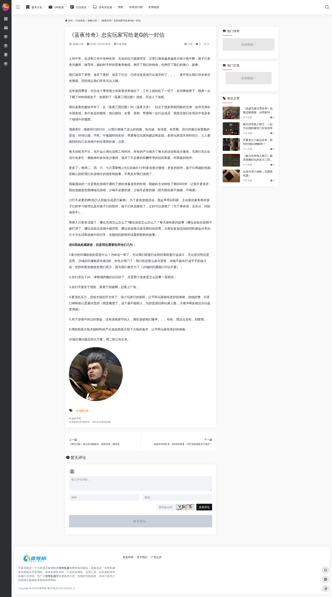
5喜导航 (121, 44)
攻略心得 (92, 20)
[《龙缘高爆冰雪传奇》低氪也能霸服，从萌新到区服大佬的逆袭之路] (231, 113)
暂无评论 (78, 457)
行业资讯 (80, 20)
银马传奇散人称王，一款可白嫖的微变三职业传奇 (258, 126)
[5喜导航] (35, 560)
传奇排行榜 (136, 7)
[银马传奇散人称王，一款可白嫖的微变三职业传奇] (231, 128)
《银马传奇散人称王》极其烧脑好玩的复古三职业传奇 (258, 158)
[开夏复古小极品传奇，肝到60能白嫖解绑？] (231, 144)
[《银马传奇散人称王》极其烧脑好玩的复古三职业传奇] (231, 160)
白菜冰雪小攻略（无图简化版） (258, 173)
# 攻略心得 (82, 410)
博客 (120, 7)
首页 (70, 20)
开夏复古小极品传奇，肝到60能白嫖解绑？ (258, 141)
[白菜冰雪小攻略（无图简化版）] (231, 176)
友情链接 (153, 7)
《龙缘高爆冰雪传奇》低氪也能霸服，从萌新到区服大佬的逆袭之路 (258, 110)
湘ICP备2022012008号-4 (61, 588)
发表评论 (204, 507)
